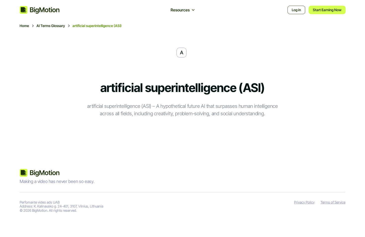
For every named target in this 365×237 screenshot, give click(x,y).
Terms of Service (333, 202)
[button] (183, 10)
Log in (296, 10)
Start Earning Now (327, 10)
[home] (45, 10)
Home (24, 26)
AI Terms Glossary (50, 26)
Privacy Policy (304, 202)
